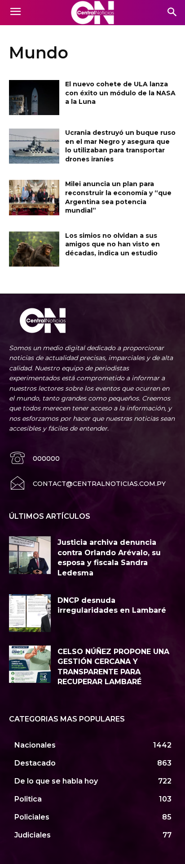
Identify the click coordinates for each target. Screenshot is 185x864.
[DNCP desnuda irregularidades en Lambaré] (30, 613)
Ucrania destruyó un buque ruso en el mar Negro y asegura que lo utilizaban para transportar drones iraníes (120, 146)
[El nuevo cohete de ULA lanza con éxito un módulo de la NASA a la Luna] (34, 97)
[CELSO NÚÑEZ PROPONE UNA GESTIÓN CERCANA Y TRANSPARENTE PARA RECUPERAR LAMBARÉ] (30, 664)
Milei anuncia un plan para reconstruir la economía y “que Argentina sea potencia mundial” (118, 197)
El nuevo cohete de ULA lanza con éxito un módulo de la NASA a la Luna (120, 93)
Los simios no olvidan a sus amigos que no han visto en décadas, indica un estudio (112, 244)
